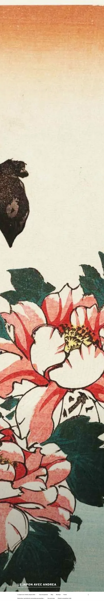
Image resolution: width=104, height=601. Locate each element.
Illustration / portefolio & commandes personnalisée (30, 598)
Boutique (58, 594)
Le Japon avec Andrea (37, 584)
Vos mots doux (51, 598)
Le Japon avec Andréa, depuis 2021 (26, 594)
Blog (52, 594)
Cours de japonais (43, 594)
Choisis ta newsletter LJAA (64, 598)
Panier (65, 594)
